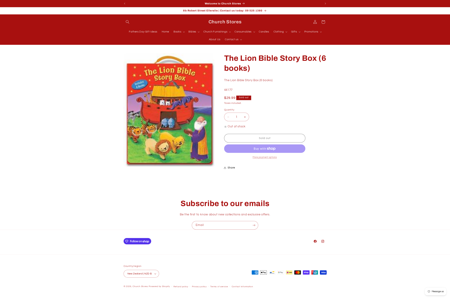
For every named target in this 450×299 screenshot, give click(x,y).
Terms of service (219, 287)
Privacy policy (199, 287)
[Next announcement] (325, 3)
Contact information (242, 287)
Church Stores (140, 286)
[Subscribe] (254, 225)
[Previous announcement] (124, 3)
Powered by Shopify (159, 286)
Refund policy (180, 287)
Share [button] (231, 167)
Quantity (229, 110)
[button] (128, 22)
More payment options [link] (265, 157)
